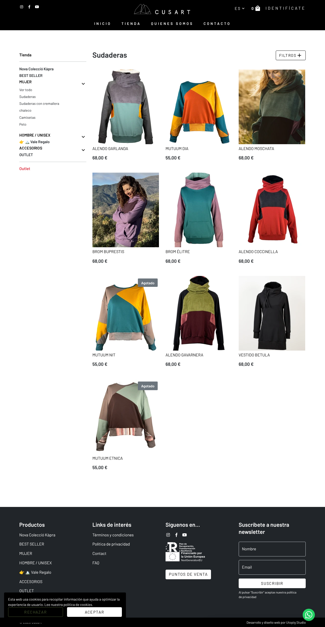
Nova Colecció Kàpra (37, 535)
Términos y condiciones (113, 535)
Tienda (25, 55)
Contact (99, 553)
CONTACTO (217, 23)
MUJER (25, 553)
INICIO (102, 23)
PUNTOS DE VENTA (188, 574)
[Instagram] (21, 7)
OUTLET (26, 590)
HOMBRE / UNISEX (35, 562)
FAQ (95, 562)
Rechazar (35, 611)
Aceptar (94, 611)
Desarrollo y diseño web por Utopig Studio (276, 622)
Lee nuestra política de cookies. (68, 604)
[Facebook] (29, 7)
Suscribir (272, 583)
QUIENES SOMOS (172, 23)
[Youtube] (37, 7)
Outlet (24, 168)
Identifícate (286, 8)
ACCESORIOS (30, 581)
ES (240, 8)
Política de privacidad (111, 544)
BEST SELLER (31, 544)
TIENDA (131, 23)
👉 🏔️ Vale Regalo (35, 572)
